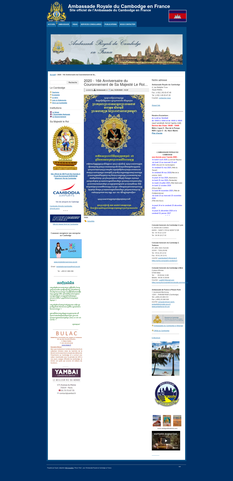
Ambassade (64, 24)
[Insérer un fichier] (67, 203)
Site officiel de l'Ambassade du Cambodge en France (110, 10)
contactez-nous (165, 98)
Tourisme (55, 92)
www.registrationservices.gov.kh (65, 262)
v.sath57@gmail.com (166, 280)
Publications (111, 24)
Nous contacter (127, 24)
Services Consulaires (91, 24)
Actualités (90, 221)
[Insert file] (114, 215)
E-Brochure (156, 338)
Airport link (156, 105)
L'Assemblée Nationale (61, 114)
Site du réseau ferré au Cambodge (65, 224)
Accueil (51, 24)
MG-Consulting (69, 468)
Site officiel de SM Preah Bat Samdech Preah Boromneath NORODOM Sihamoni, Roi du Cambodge (65, 176)
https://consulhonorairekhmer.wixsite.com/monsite (170, 282)
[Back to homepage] (57, 23)
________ (155, 454)
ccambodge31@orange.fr (167, 258)
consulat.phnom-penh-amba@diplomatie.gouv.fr (163, 303)
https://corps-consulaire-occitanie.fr (164, 260)
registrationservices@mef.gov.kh (68, 266)
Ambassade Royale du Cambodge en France (119, 5)
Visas (75, 24)
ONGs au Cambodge (161, 330)
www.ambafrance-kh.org (161, 306)
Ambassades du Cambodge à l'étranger (168, 325)
